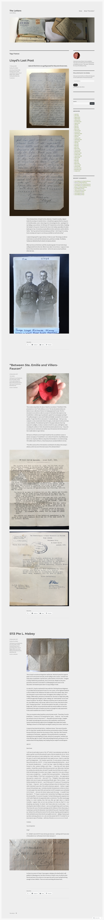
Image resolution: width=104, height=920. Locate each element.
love (19, 649)
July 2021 (76, 124)
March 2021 (76, 129)
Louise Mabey (77, 181)
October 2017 (77, 171)
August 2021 (77, 123)
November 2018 (77, 153)
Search (74, 101)
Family (11, 68)
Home (80, 11)
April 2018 (76, 162)
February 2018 (77, 165)
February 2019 (77, 150)
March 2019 (77, 148)
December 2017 (77, 168)
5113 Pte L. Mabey (22, 633)
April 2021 (76, 127)
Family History (13, 646)
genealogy (15, 381)
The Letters (15, 10)
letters (14, 74)
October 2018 (77, 154)
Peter (83, 188)
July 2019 (76, 142)
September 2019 (78, 139)
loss (19, 381)
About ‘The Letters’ (89, 11)
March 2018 (76, 163)
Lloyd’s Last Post (22, 60)
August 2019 (77, 141)
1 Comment (12, 78)
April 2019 (76, 147)
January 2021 (77, 132)
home (17, 73)
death (18, 379)
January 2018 (77, 166)
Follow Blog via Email (81, 73)
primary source (18, 382)
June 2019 (76, 144)
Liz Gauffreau (77, 184)
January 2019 (77, 151)
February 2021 (77, 130)
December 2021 (77, 121)
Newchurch (18, 650)
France (14, 71)
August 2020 (77, 135)
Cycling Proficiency (86, 181)
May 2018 (76, 160)
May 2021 (76, 126)
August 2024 (77, 117)
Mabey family (13, 650)
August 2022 (77, 118)
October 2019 (77, 138)
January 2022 (77, 120)
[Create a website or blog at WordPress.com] (16, 913)
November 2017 (77, 169)
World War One (16, 76)
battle (15, 379)
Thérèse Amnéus (78, 190)
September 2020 (78, 133)
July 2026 (76, 114)
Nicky (75, 187)
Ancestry (11, 70)
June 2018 (76, 159)
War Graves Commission (15, 384)
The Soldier (15, 68)
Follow (75, 85)
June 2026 (76, 115)
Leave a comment (13, 387)
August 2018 (77, 157)
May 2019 (76, 145)
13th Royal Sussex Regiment (16, 378)
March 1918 (12, 382)
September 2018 (78, 156)
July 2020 (76, 136)
